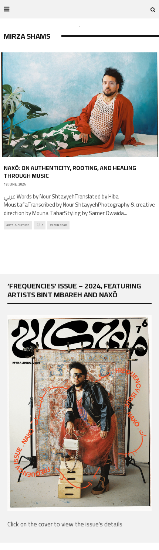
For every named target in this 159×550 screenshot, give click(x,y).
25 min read (58, 225)
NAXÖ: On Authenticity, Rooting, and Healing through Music (70, 171)
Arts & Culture (17, 225)
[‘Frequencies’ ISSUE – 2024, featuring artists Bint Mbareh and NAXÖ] (79, 509)
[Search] (152, 9)
